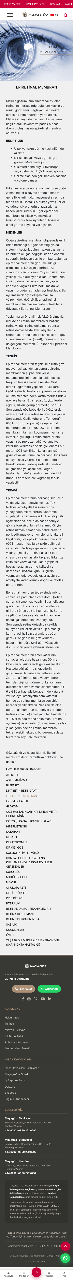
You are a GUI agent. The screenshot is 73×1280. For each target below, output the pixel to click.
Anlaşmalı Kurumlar (17, 1042)
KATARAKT (13, 831)
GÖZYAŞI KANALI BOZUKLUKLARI (29, 821)
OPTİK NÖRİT (15, 893)
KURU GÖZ (13, 871)
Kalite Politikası (14, 1036)
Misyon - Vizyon (15, 1029)
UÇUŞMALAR (15, 929)
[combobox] (54, 16)
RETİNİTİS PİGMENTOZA (22, 919)
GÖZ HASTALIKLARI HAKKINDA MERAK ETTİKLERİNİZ (32, 814)
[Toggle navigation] (10, 15)
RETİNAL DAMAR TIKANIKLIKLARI (28, 908)
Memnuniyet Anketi (17, 1048)
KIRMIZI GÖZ (14, 847)
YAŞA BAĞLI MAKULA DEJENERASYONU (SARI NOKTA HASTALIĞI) (33, 942)
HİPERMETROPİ (16, 826)
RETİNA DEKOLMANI (20, 914)
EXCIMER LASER (17, 801)
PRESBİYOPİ (14, 898)
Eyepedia (10, 1092)
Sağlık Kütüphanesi (17, 1099)
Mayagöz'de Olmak (17, 1074)
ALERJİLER (13, 774)
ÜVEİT (10, 935)
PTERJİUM (13, 903)
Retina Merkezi (12, 3)
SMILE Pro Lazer (35, 3)
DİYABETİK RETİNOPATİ (22, 790)
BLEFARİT (12, 785)
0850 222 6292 (27, 1130)
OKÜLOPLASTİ (16, 887)
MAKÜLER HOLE (17, 877)
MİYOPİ (11, 882)
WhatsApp (51, 988)
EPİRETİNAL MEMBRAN (21, 795)
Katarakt (55, 3)
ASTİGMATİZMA (16, 780)
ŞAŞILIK (11, 924)
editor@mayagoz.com (20, 1245)
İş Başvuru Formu (16, 1080)
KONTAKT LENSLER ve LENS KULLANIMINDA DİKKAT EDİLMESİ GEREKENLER (29, 862)
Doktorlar (10, 1086)
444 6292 (25, 988)
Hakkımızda (12, 1017)
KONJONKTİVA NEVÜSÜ (22, 852)
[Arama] (65, 15)
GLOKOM (12, 806)
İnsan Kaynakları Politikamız (22, 1068)
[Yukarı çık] (65, 1246)
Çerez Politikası (55, 1255)
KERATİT (11, 837)
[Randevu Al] (36, 1272)
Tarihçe (9, 1023)
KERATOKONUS (16, 842)
